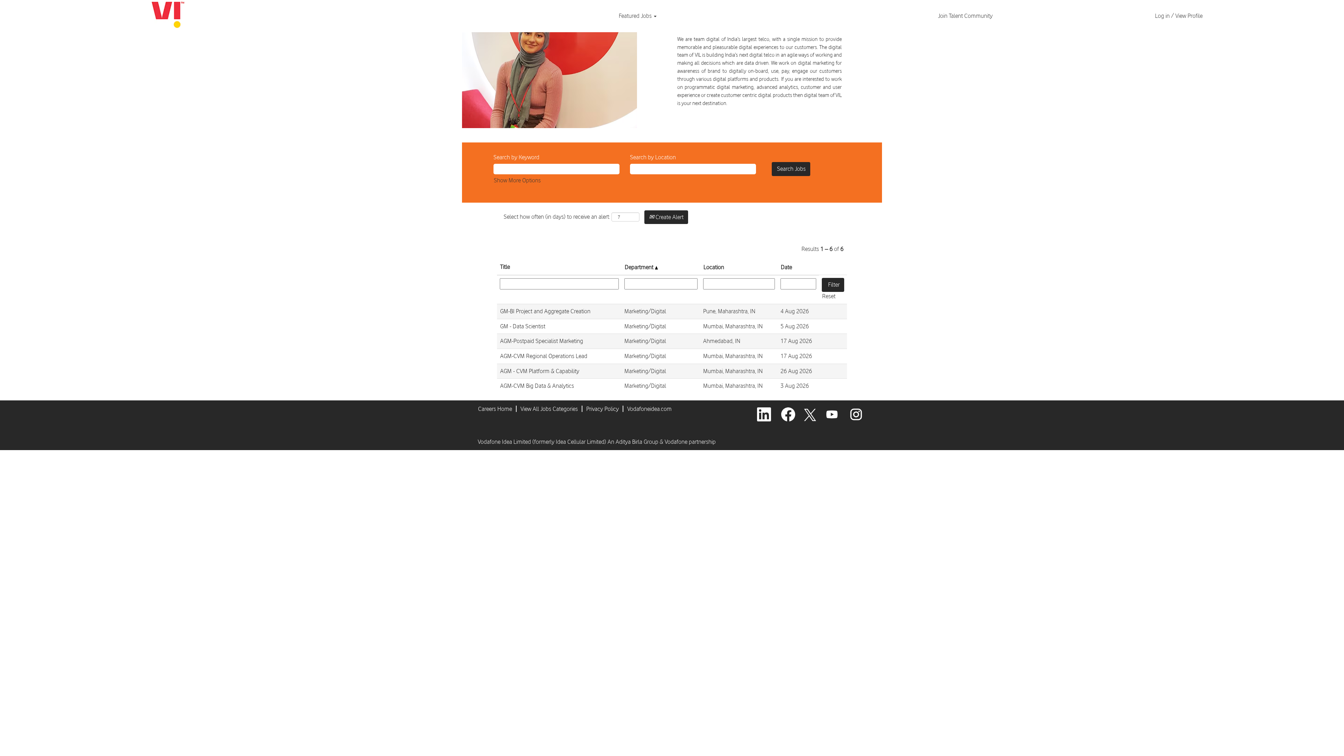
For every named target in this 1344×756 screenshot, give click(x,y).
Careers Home (495, 408)
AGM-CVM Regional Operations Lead (543, 355)
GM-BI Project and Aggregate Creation (545, 311)
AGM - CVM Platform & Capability (539, 371)
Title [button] (505, 266)
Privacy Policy (602, 408)
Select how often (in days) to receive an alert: (557, 216)
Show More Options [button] (517, 180)
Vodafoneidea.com (649, 408)
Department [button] (640, 267)
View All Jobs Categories (549, 408)
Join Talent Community (965, 15)
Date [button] (786, 267)
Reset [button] (828, 296)
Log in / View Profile (1179, 15)
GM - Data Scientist (522, 326)
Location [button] (714, 267)
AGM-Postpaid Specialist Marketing (541, 340)
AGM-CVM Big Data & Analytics (537, 385)
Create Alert (669, 217)
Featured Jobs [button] (636, 15)
